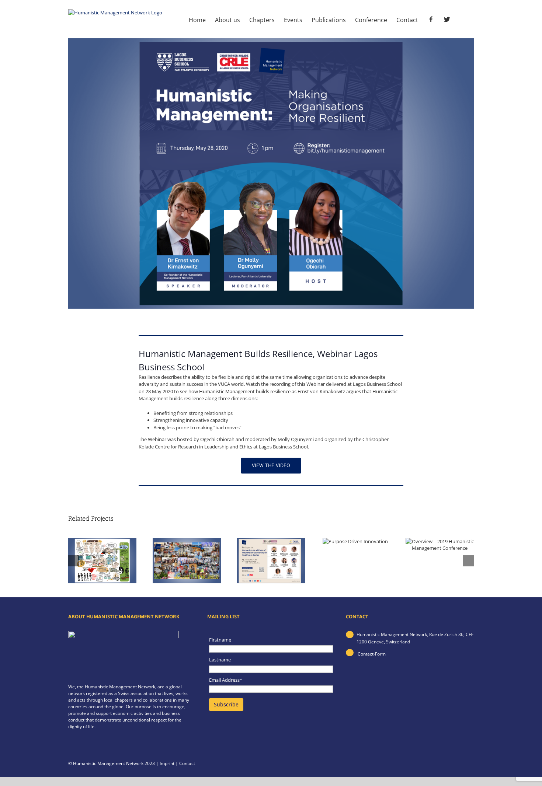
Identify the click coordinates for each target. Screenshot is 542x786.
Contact (187, 763)
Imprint (167, 763)
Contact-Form (371, 654)
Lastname (220, 659)
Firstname (220, 639)
